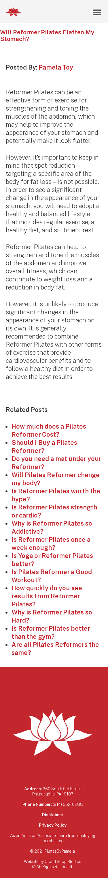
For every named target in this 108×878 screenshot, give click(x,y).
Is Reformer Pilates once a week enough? (51, 543)
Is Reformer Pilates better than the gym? (51, 632)
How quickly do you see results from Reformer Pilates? (47, 596)
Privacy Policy (53, 825)
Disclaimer (52, 814)
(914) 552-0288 (68, 804)
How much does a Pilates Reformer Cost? (49, 430)
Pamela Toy (56, 67)
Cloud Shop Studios (63, 861)
